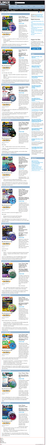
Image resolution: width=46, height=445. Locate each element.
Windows (39, 169)
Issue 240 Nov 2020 (6, 47)
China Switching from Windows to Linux (36, 66)
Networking (13, 10)
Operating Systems (37, 58)
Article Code (21, 23)
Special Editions (38, 6)
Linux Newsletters (40, 14)
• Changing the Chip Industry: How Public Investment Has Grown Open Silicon (38, 25)
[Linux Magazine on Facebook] (38, 11)
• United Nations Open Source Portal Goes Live (36, 28)
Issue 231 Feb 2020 (6, 370)
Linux (34, 58)
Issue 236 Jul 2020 (6, 187)
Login (43, 11)
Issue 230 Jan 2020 (6, 403)
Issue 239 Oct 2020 (6, 84)
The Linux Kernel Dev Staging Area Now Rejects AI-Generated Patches (37, 120)
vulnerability (35, 149)
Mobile (37, 165)
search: (16, 1)
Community (36, 162)
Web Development (36, 168)
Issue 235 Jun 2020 (6, 223)
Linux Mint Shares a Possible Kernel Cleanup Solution (37, 99)
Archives (31, 6)
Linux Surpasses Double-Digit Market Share (37, 129)
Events (33, 163)
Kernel (36, 101)
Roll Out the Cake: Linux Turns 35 (37, 57)
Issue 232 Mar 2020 (6, 332)
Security (26, 9)
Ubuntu (37, 168)
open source (37, 170)
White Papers (25, 6)
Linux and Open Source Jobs (37, 15)
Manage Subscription (3, 442)
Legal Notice (2, 440)
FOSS (32, 58)
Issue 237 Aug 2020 (6, 154)
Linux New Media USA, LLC (40, 444)
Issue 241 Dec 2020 (6, 14)
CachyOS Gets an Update (37, 110)
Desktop (32, 130)
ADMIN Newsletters (40, 16)
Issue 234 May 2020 (6, 261)
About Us (1, 438)
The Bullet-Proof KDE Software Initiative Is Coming (36, 86)
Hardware (21, 9)
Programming (35, 9)
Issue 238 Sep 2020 (6, 120)
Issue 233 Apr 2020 (6, 295)
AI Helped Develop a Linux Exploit (37, 139)
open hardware (33, 78)
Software (7, 10)
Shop (44, 6)
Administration (33, 101)
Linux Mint (38, 101)
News (10, 6)
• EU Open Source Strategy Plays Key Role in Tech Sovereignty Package (37, 31)
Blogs (20, 6)
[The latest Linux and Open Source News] (40, 11)
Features (15, 6)
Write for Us (2, 439)
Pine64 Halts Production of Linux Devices (37, 77)
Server (30, 9)
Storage (36, 78)
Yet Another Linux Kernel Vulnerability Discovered (37, 147)
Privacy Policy (2, 441)
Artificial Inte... (33, 122)
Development (15, 9)
